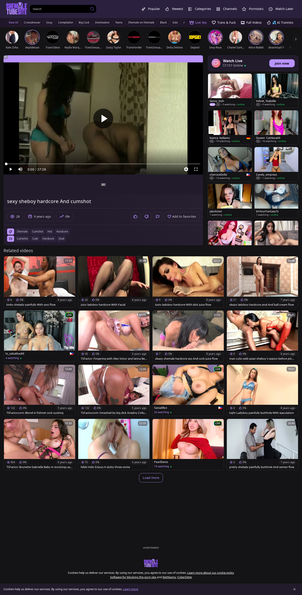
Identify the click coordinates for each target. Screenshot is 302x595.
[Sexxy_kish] (230, 91)
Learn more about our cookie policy (210, 573)
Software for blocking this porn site (133, 577)
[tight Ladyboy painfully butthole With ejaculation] (262, 390)
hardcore (62, 231)
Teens (118, 22)
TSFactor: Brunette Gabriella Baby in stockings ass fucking (39, 467)
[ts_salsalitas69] (39, 336)
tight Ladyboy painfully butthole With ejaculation (261, 412)
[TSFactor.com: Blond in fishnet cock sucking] (39, 390)
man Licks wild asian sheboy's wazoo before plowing (262, 358)
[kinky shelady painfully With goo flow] (39, 281)
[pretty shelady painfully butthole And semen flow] (262, 444)
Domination (102, 22)
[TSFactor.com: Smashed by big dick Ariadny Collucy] (113, 390)
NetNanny (169, 577)
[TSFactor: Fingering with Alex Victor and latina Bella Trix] (113, 336)
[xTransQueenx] (276, 238)
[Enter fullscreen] (195, 169)
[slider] (103, 164)
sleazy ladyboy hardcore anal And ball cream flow (261, 304)
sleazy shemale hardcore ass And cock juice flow (186, 358)
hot (50, 231)
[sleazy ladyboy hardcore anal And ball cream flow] (262, 281)
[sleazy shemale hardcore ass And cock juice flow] (188, 336)
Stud (61, 238)
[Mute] (20, 169)
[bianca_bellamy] (230, 127)
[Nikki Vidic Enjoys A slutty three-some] (113, 444)
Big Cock (84, 22)
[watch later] (9, 261)
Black (163, 22)
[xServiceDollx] (230, 164)
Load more (151, 478)
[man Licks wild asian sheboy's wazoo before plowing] (262, 336)
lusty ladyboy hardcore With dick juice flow (183, 304)
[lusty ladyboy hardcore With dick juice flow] (188, 281)
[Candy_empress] (276, 164)
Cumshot (22, 238)
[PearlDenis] (188, 444)
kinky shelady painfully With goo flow (30, 304)
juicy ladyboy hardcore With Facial (103, 304)
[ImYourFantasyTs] (276, 201)
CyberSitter (184, 577)
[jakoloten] (230, 201)
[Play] (103, 119)
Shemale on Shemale (141, 22)
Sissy (49, 22)
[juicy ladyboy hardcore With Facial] (113, 281)
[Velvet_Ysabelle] (276, 91)
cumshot (37, 231)
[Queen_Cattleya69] (276, 127)
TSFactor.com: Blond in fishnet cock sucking (34, 412)
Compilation (65, 22)
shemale (22, 231)
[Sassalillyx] (188, 390)
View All (13, 22)
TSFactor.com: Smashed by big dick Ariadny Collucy (113, 412)
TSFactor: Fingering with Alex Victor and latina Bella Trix (113, 358)
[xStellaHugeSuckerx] (230, 238)
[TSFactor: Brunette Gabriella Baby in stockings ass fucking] (39, 444)
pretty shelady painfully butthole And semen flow (261, 467)
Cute (35, 238)
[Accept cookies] (294, 589)
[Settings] (186, 169)
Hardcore (48, 238)
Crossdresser (32, 22)
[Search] (92, 9)
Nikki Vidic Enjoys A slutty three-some (105, 467)
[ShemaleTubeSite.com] (16, 8)
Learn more (130, 589)
